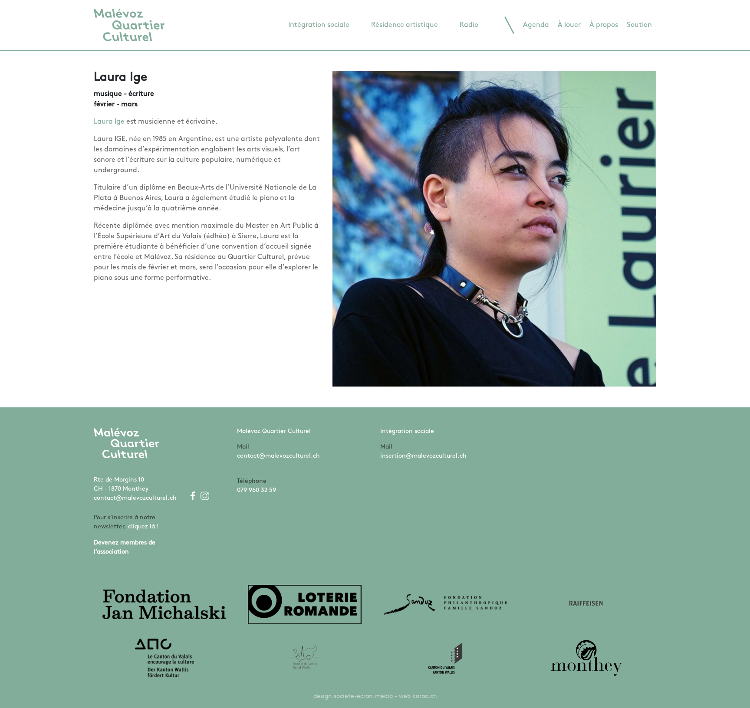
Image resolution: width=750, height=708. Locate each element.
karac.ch (424, 696)
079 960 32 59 (256, 490)
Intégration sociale (318, 25)
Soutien (639, 25)
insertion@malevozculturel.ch (423, 456)
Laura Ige (109, 121)
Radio (469, 25)
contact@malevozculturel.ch (135, 498)
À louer (569, 25)
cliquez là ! (143, 527)
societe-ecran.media (363, 696)
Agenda (536, 25)
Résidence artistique (404, 25)
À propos (603, 25)
